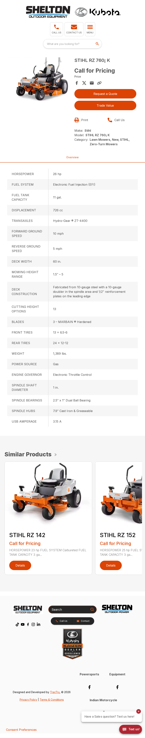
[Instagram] (33, 624)
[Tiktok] (17, 624)
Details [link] (20, 565)
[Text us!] (130, 730)
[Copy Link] (99, 83)
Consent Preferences (21, 730)
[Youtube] (23, 624)
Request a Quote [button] (105, 94)
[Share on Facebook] (76, 83)
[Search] (92, 609)
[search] (97, 43)
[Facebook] (28, 624)
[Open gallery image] (40, 79)
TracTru (55, 692)
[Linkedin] (38, 624)
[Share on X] (84, 83)
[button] (56, 29)
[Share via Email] (91, 83)
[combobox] (72, 43)
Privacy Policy (28, 699)
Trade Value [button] (105, 105)
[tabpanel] (40, 79)
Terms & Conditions (52, 699)
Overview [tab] (72, 157)
